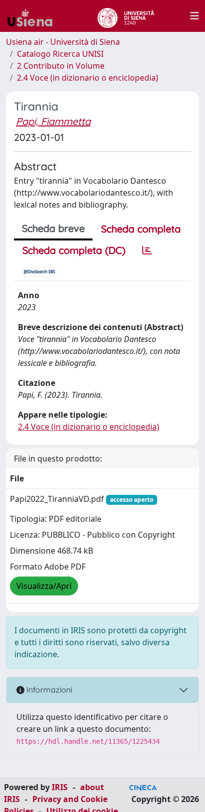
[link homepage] (34, 16)
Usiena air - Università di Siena (63, 41)
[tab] (147, 250)
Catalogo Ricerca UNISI (60, 53)
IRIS (60, 787)
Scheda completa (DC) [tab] (73, 250)
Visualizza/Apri (44, 585)
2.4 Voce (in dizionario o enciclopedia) (87, 77)
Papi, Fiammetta (53, 121)
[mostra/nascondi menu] (194, 16)
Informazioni (48, 690)
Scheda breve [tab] (53, 228)
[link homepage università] (126, 16)
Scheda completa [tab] (141, 229)
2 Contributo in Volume (60, 65)
